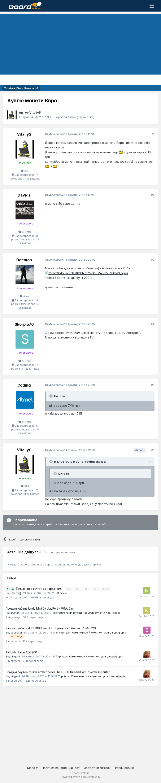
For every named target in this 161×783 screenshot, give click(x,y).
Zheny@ (15, 593)
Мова (31, 768)
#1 (153, 134)
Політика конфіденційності (61, 768)
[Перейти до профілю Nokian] (146, 590)
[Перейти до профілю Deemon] (25, 274)
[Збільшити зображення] (121, 152)
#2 (153, 195)
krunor (14, 612)
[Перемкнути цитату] (51, 396)
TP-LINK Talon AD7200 (21, 652)
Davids (24, 195)
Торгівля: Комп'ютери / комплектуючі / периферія (86, 612)
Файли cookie (124, 768)
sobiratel (16, 632)
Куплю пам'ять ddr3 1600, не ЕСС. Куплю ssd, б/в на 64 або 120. (51, 628)
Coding (24, 385)
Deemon (24, 260)
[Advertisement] (80, 43)
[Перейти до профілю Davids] (25, 210)
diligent (15, 656)
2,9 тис (26, 422)
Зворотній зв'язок (97, 768)
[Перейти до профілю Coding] (25, 400)
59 (105, 588)
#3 (153, 259)
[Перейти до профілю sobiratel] (147, 630)
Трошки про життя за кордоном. (39, 588)
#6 (153, 450)
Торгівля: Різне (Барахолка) (74, 117)
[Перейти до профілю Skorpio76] (25, 339)
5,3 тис (26, 361)
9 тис (26, 296)
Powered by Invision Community (80, 776)
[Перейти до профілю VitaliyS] (12, 114)
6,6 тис (26, 231)
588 (26, 171)
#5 (153, 385)
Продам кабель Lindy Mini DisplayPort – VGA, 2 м (39, 608)
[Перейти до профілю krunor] (146, 610)
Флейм (62, 593)
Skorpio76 (24, 324)
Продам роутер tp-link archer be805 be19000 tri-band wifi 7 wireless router (58, 672)
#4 (153, 324)
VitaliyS (35, 112)
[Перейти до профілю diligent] (147, 654)
